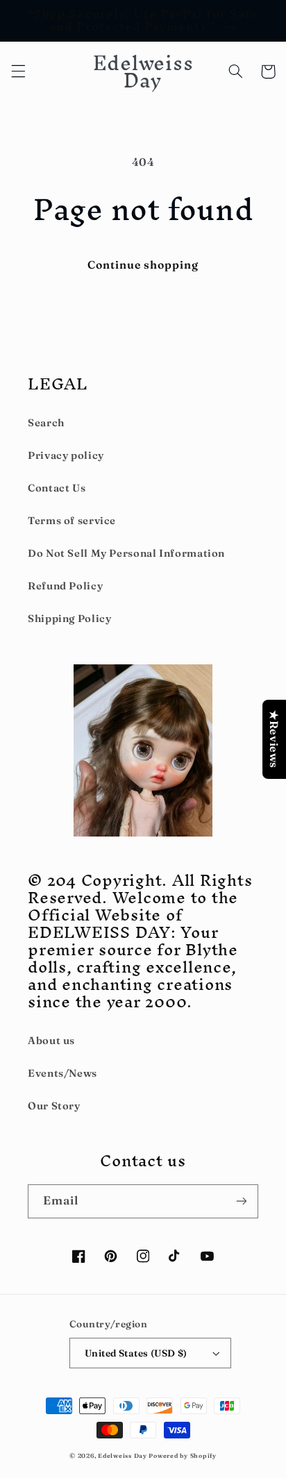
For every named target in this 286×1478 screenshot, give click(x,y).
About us (51, 1040)
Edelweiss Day (122, 1455)
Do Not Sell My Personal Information (126, 553)
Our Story (54, 1106)
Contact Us (56, 488)
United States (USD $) (136, 1353)
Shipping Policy (69, 618)
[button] (18, 71)
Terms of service (72, 520)
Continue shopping (143, 264)
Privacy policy (66, 455)
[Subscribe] (242, 1201)
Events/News (62, 1073)
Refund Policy (65, 586)
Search (46, 423)
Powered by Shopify (182, 1455)
